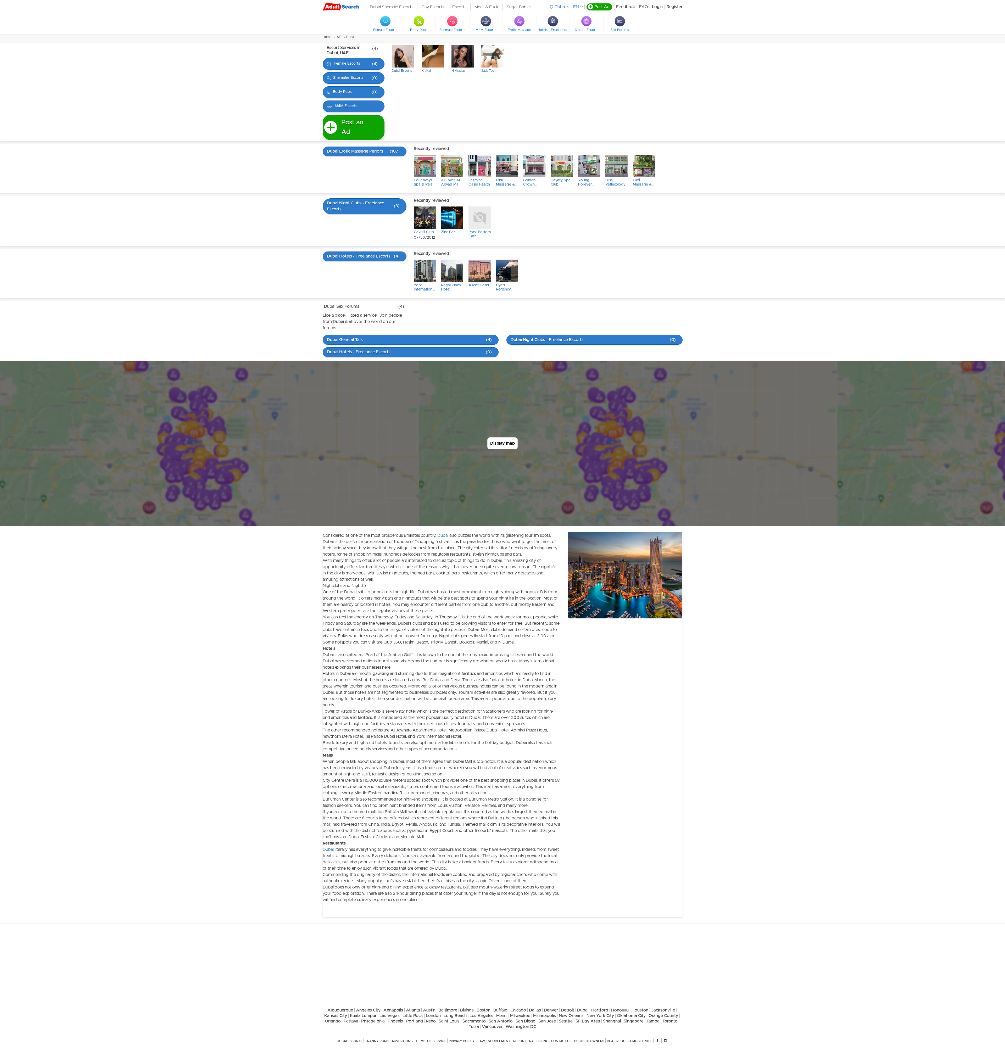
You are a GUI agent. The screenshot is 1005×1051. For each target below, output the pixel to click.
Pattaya (351, 1021)
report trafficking (530, 1041)
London (433, 1016)
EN (576, 7)
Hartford (599, 1010)
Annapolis (393, 1010)
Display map (502, 443)
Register (675, 7)
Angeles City (368, 1010)
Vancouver (492, 1027)
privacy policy (462, 1041)
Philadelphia (373, 1021)
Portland (414, 1021)
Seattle (566, 1021)
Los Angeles (481, 1016)
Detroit (567, 1010)
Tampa (653, 1021)
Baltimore (447, 1010)
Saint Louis (449, 1021)
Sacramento (474, 1021)
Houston (640, 1010)
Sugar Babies (519, 7)
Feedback (625, 7)
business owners (589, 1041)
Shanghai (612, 1021)
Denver (551, 1010)
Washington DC (521, 1027)
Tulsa (474, 1027)
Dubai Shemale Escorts (391, 7)
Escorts (459, 7)
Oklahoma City (631, 1016)
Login (657, 7)
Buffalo (500, 1010)
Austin (429, 1010)
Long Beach (455, 1016)
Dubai (350, 36)
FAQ (643, 7)
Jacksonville (663, 1010)
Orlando (333, 1021)
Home (327, 36)
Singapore (634, 1021)
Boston (483, 1010)
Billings (467, 1010)
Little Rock (413, 1016)
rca (610, 1041)
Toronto (670, 1021)
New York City (600, 1016)
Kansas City (335, 1016)
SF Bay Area (588, 1021)
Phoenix (395, 1021)
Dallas (535, 1010)
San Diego (525, 1021)
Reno (431, 1021)
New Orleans (571, 1016)
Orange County (663, 1016)
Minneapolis (544, 1016)
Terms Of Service (431, 1041)
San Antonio (501, 1021)
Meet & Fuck (486, 7)
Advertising (402, 1041)
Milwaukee (520, 1016)
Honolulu (620, 1010)
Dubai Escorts (349, 1041)
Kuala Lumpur (363, 1016)
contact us (561, 1041)
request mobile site (634, 1041)
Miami (501, 1016)
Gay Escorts (432, 7)
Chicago (518, 1010)
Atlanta (413, 1010)
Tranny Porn (377, 1041)
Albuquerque (340, 1010)
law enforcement (494, 1041)
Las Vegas (389, 1016)
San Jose (547, 1021)
